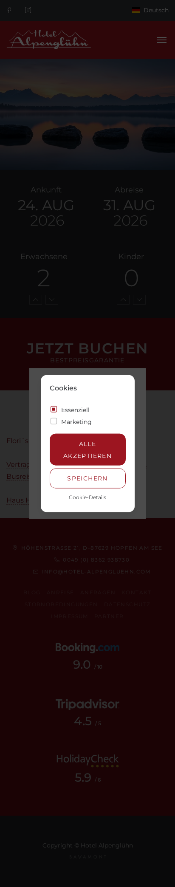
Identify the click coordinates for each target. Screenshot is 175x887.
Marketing (76, 422)
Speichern (87, 478)
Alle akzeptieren (87, 449)
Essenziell (75, 410)
